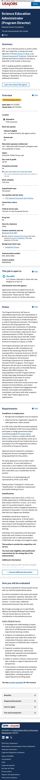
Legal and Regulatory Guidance (13, 752)
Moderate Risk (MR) (9, 233)
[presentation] (20, 121)
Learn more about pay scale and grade (18, 171)
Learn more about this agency (15, 85)
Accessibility (6, 759)
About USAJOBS (8, 756)
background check (21, 236)
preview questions (16, 683)
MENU (35, 4)
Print (6, 35)
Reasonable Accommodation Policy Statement (18, 746)
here (28, 76)
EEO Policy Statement (10, 743)
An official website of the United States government (19, 1)
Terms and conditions (9, 777)
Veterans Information (9, 749)
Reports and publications (11, 774)
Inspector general (8, 765)
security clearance (18, 238)
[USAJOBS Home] (10, 4)
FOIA (3, 762)
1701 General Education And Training (19, 198)
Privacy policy (7, 771)
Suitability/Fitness (12, 247)
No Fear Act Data (8, 768)
